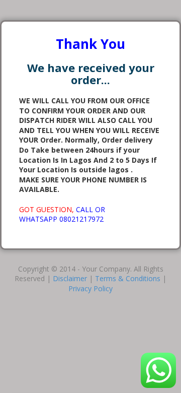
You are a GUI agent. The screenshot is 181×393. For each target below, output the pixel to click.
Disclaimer (70, 278)
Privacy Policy (90, 288)
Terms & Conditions (127, 278)
